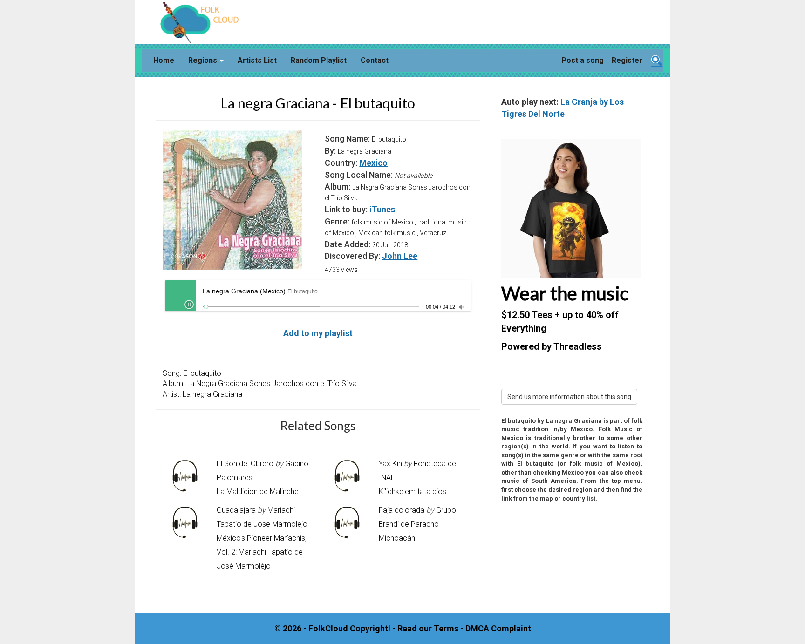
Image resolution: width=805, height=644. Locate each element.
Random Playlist (319, 60)
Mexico (373, 163)
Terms (446, 628)
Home (163, 60)
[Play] (189, 304)
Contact (375, 60)
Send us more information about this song (569, 396)
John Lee (399, 256)
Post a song (582, 60)
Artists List (257, 60)
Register (627, 60)
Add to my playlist (318, 333)
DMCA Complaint (498, 628)
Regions (203, 60)
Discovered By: (352, 256)
